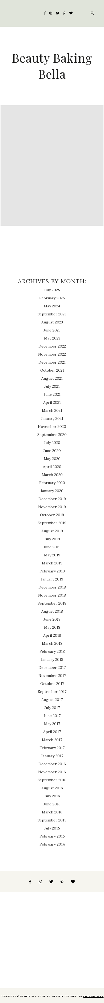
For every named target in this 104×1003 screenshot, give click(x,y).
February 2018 (52, 651)
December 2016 (52, 763)
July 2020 (52, 442)
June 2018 (52, 619)
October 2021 (52, 370)
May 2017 (52, 723)
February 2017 (52, 747)
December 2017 (52, 667)
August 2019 (52, 531)
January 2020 (52, 490)
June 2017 (52, 715)
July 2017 (52, 707)
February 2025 (52, 298)
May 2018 (52, 627)
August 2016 (52, 788)
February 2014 (52, 844)
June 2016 (52, 804)
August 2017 (52, 699)
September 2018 (52, 603)
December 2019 (52, 498)
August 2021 (52, 378)
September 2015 (52, 820)
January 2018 (52, 659)
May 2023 (52, 338)
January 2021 (52, 418)
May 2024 (52, 306)
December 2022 (52, 346)
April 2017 (52, 731)
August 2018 (52, 611)
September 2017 (52, 691)
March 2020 (52, 474)
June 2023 (52, 330)
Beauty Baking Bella (52, 66)
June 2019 (52, 547)
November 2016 (52, 772)
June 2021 (52, 394)
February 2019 (52, 571)
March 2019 (52, 563)
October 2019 (52, 514)
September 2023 (52, 314)
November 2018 (52, 595)
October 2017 (52, 683)
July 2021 (52, 386)
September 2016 (52, 780)
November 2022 (52, 354)
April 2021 (52, 402)
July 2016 (52, 796)
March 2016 (52, 812)
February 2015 (52, 836)
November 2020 (52, 426)
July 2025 (52, 290)
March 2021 (52, 410)
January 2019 (52, 579)
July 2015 (52, 828)
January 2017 (52, 755)
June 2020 (52, 450)
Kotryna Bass (93, 996)
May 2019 (52, 555)
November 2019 (52, 506)
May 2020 (52, 458)
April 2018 (52, 635)
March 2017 (52, 739)
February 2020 (52, 482)
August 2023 (52, 322)
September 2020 (52, 434)
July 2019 (52, 539)
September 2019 (52, 523)
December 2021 (52, 362)
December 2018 (52, 587)
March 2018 (52, 643)
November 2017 (52, 675)
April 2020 (52, 466)
